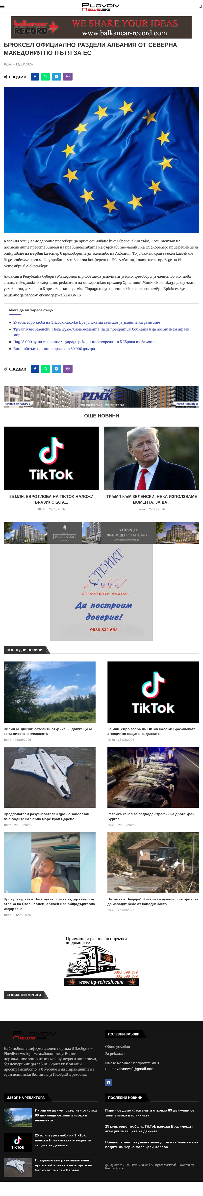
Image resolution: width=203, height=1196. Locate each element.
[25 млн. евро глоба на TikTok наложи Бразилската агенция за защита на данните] (51, 458)
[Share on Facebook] (35, 77)
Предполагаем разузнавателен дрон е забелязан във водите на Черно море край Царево (46, 816)
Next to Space (114, 1168)
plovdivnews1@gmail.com (132, 1069)
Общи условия (117, 1046)
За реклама (115, 1053)
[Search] (200, 7)
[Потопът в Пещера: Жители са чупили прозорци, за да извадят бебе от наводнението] (153, 862)
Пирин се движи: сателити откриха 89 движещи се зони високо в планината (48, 731)
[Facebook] (108, 1082)
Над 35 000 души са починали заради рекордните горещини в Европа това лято (84, 342)
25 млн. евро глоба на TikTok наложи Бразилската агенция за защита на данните (86, 322)
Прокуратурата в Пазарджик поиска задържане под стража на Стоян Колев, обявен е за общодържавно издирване (49, 904)
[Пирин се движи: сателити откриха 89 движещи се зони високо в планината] (50, 692)
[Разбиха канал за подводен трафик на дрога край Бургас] (153, 777)
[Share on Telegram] (56, 77)
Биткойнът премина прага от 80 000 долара (54, 349)
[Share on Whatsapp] (45, 77)
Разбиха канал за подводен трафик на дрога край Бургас (151, 816)
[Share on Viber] (68, 77)
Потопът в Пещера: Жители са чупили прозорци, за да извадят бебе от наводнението (152, 901)
